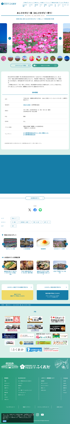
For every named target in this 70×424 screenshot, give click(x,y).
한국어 (64, 390)
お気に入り (6, 399)
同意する (4, 421)
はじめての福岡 (25, 5)
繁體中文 (65, 387)
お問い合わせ (43, 390)
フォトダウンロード (22, 392)
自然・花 (46, 222)
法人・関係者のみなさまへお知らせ (24, 381)
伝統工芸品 (36, 5)
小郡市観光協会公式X (30, 134)
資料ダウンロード (21, 394)
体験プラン (6, 387)
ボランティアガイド (44, 385)
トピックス (20, 383)
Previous (9, 38)
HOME (2, 305)
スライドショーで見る (20, 65)
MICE (19, 387)
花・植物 (14, 222)
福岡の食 (6, 392)
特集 (5, 381)
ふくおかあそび (50, 5)
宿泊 (5, 394)
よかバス (59, 5)
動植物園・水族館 (24, 222)
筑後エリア (14, 218)
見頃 (13, 226)
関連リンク (43, 387)
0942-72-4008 (26, 105)
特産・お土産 (36, 222)
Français (65, 392)
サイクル (41, 5)
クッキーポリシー (26, 417)
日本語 (64, 381)
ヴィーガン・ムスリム (65, 5)
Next (60, 38)
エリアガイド (30, 5)
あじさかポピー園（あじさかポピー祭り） (22, 305)
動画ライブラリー (27, 407)
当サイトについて (44, 383)
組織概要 (42, 381)
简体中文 (65, 385)
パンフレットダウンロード (43, 407)
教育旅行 (20, 385)
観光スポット (9, 305)
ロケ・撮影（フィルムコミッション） (25, 390)
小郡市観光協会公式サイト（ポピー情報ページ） (37, 133)
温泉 (55, 5)
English (64, 383)
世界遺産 (45, 5)
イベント (6, 390)
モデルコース (6, 383)
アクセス (6, 397)
